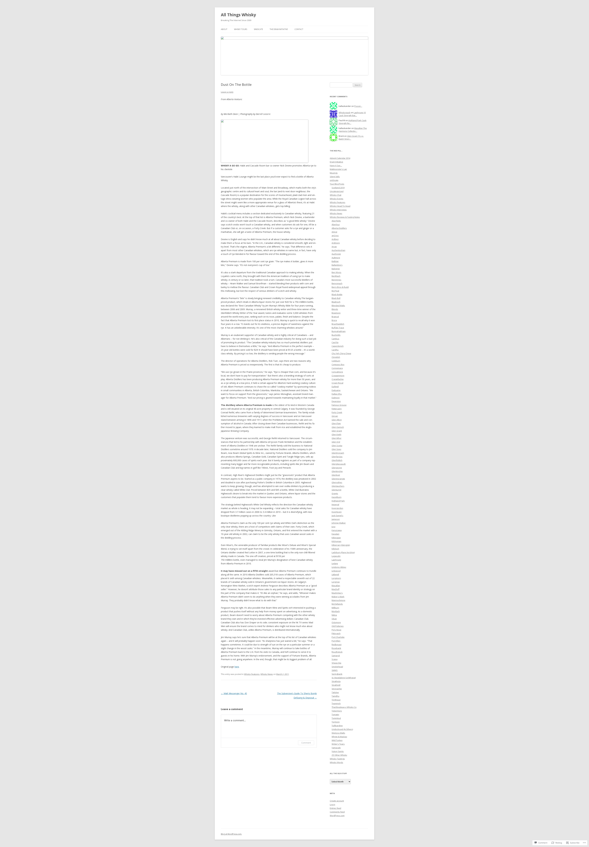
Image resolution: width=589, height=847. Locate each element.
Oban (334, 618)
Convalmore (337, 371)
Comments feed (337, 811)
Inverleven (337, 511)
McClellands (337, 604)
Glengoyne (337, 467)
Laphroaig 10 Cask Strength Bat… (352, 114)
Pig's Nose (336, 629)
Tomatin (335, 714)
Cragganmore (338, 375)
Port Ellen (336, 640)
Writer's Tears (338, 744)
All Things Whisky (238, 15)
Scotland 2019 (338, 187)
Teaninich (336, 703)
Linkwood (336, 570)
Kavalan (335, 534)
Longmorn (336, 578)
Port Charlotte (338, 637)
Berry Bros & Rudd (340, 287)
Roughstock (337, 651)
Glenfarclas (337, 456)
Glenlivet (336, 475)
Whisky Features (252, 674)
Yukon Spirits (338, 751)
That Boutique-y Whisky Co (344, 707)
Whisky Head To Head (340, 206)
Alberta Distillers (339, 228)
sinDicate (258, 29)
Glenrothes (337, 482)
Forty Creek (337, 412)
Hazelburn (336, 497)
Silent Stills (335, 176)
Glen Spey (336, 449)
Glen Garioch (338, 427)
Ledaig (335, 563)
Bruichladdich (338, 324)
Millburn (335, 607)
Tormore (336, 721)
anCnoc (335, 235)
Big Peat (335, 290)
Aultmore (336, 257)
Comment (306, 742)
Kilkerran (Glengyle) (341, 545)
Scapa (334, 659)
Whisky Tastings (337, 758)
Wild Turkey (337, 740)
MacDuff (335, 589)
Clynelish (336, 357)
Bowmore (336, 313)
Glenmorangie (338, 478)
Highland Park (338, 500)
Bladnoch (336, 301)
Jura (333, 526)
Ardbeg (335, 239)
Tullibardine (337, 725)
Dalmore (336, 397)
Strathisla (336, 681)
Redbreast (336, 644)
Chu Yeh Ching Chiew (341, 353)
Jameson (336, 519)
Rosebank (336, 648)
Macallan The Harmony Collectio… (353, 129)
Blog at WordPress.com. (231, 834)
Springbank (337, 674)
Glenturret (336, 489)
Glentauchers (338, 486)
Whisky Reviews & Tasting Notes (345, 217)
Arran (334, 246)
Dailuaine (336, 390)
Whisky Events (336, 198)
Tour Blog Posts (337, 184)
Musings (334, 172)
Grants (335, 493)
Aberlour (336, 224)
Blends (335, 309)
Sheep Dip (336, 663)
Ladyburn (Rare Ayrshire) (343, 552)
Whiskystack (344, 112)
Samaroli (336, 655)
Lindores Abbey (339, 567)
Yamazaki (336, 747)
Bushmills (336, 335)
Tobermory (337, 710)
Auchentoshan (338, 250)
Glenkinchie (337, 471)
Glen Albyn (337, 419)
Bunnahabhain (339, 331)
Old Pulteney (338, 626)
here (237, 666)
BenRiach (336, 276)
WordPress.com (337, 815)
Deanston (336, 401)
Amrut (334, 231)
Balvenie (336, 268)
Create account (337, 800)
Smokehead (337, 666)
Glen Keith (336, 434)
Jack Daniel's (337, 515)
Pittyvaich (336, 633)
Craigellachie (338, 379)
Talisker (335, 692)
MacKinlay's (337, 593)
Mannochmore (338, 600)
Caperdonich (338, 346)
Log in (332, 804)
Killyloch (335, 548)
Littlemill (335, 574)
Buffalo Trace (338, 327)
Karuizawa (337, 530)
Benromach (337, 283)
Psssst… (358, 106)
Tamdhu (335, 696)
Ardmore (336, 242)
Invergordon (337, 508)
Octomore (336, 622)
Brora (334, 320)
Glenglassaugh (339, 464)
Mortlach (336, 611)
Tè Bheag (336, 699)
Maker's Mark (338, 596)
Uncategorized (336, 191)
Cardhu (335, 349)
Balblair (335, 261)
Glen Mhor (336, 438)
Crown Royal (337, 383)
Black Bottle (337, 294)
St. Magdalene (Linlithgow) (344, 677)
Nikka (334, 615)
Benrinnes (336, 279)
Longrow (336, 581)
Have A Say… (336, 165)
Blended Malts (338, 305)
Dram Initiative (336, 161)
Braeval (335, 316)
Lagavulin (336, 556)
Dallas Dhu (337, 394)
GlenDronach (338, 453)
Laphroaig (336, 559)
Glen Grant (337, 430)
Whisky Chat (335, 195)
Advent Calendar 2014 (340, 158)
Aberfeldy (336, 220)
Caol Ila (335, 342)
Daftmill (335, 386)
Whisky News (266, 674)
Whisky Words (336, 762)
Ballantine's (337, 265)
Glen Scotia (337, 445)
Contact (298, 29)
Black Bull (336, 298)
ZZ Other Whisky (339, 755)
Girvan (335, 416)
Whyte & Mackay (339, 736)
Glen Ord (336, 441)
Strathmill (336, 685)
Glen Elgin (336, 423)
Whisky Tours (240, 29)
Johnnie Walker (339, 523)
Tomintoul (336, 718)
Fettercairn (337, 408)
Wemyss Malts (338, 733)
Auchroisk (336, 254)
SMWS (335, 670)
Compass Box (338, 364)
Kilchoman (336, 541)
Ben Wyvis (336, 272)
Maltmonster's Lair (338, 169)
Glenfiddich (337, 460)
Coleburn (336, 360)
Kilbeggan (336, 537)
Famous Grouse (339, 405)
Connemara (337, 368)
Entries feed (335, 808)
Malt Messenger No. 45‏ (234, 693)
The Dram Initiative (279, 29)
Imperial (335, 504)
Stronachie (337, 688)
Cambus (335, 338)
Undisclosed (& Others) (342, 729)
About (224, 29)
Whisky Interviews (338, 209)
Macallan (336, 585)
